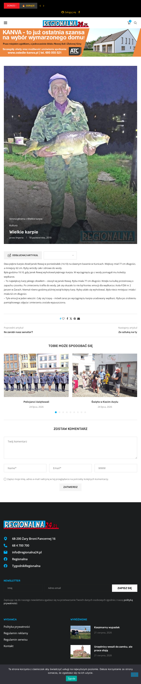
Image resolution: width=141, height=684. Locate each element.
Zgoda (71, 678)
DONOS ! (11, 5)
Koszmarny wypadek (107, 627)
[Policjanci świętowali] (36, 375)
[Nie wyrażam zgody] (134, 674)
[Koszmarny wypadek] (80, 632)
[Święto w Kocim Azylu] (104, 375)
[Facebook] (79, 12)
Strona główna (17, 218)
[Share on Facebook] (67, 318)
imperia (20, 237)
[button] (40, 6)
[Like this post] (63, 318)
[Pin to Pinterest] (75, 318)
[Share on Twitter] (71, 318)
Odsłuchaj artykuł (25, 255)
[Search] (135, 22)
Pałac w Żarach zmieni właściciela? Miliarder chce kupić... (50, 5)
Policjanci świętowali (36, 401)
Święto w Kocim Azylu (104, 401)
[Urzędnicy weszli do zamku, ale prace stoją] (80, 651)
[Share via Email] (78, 318)
